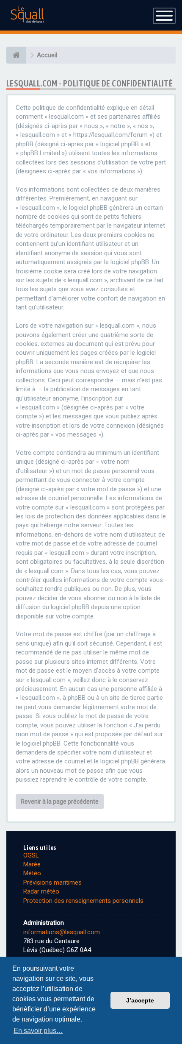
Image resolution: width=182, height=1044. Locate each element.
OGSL (31, 855)
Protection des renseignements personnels (83, 901)
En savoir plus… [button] (38, 1030)
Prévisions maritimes (52, 882)
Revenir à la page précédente (60, 801)
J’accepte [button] (140, 1000)
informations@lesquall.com (61, 932)
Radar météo (41, 891)
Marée (32, 864)
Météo (32, 873)
